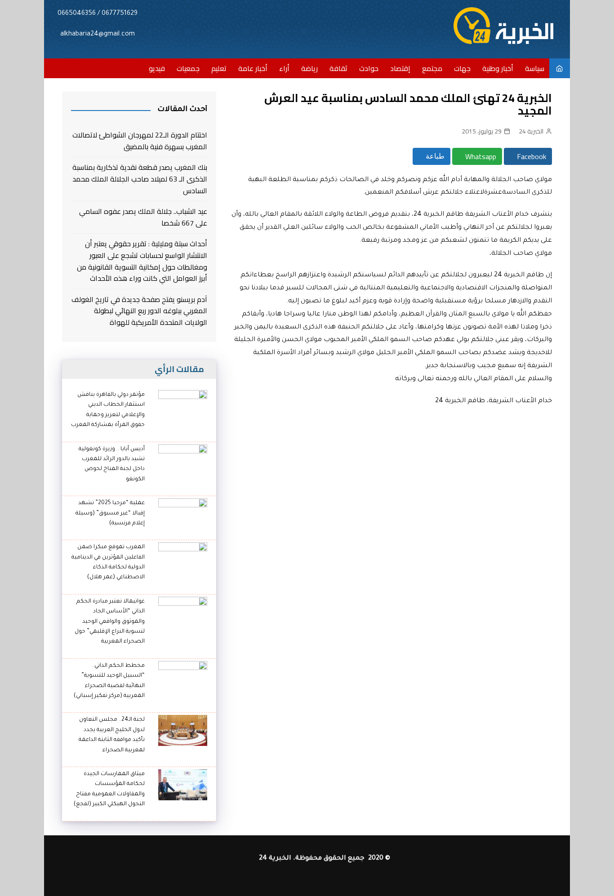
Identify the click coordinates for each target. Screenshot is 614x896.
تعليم (219, 68)
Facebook (530, 156)
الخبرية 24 (531, 131)
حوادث (368, 68)
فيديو (157, 68)
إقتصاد (400, 68)
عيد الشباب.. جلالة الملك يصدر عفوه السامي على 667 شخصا (143, 217)
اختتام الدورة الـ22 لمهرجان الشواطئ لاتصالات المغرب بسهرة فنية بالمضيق (139, 140)
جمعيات (188, 68)
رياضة (309, 68)
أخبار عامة (252, 68)
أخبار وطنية (497, 68)
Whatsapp (479, 156)
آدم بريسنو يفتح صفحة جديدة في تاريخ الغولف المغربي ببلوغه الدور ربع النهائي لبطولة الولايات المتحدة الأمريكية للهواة (139, 311)
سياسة (534, 68)
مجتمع (432, 68)
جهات (462, 68)
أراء (284, 68)
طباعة (434, 156)
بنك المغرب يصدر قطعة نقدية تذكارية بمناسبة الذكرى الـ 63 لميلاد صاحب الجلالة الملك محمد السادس (139, 179)
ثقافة (338, 68)
